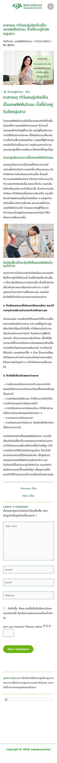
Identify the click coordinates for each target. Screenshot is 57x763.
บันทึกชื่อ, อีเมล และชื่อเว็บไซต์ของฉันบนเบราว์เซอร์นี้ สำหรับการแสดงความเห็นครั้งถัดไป (28, 613)
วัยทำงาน (8, 41)
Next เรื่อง (28, 496)
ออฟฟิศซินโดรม (23, 41)
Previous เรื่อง (28, 488)
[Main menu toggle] (51, 6)
